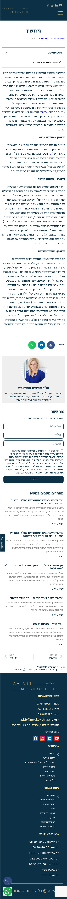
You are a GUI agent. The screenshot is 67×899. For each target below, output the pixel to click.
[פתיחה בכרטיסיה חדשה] (7, 891)
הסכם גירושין (49, 757)
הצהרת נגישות (48, 822)
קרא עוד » (58, 524)
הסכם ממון (50, 771)
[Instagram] (42, 738)
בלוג (53, 808)
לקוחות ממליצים (47, 799)
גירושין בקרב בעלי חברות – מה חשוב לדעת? (37, 598)
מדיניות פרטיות (47, 826)
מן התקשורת (49, 804)
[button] (6, 52)
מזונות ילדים (49, 766)
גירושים (46, 154)
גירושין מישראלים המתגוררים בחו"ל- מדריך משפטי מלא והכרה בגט (37, 501)
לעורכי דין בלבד (47, 813)
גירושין (44, 112)
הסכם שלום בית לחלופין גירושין (40, 762)
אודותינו (51, 795)
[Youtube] (56, 738)
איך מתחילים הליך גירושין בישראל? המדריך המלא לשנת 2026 (34, 567)
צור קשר (51, 817)
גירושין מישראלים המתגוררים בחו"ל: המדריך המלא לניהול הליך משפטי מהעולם (37, 534)
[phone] (8, 882)
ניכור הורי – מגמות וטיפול (48, 624)
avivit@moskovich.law (35, 720)
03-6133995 (44, 704)
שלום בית (50, 780)
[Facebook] (35, 738)
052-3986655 (45, 709)
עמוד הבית (59, 38)
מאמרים (45, 38)
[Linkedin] (49, 738)
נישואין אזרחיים (47, 775)
